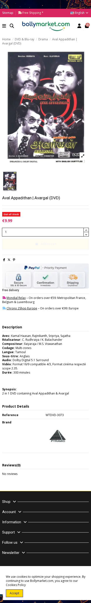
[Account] (79, 26)
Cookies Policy (16, 585)
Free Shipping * (32, 13)
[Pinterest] (14, 260)
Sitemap (7, 13)
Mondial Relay (16, 298)
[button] (4, 26)
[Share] (4, 260)
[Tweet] (9, 260)
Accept (14, 593)
